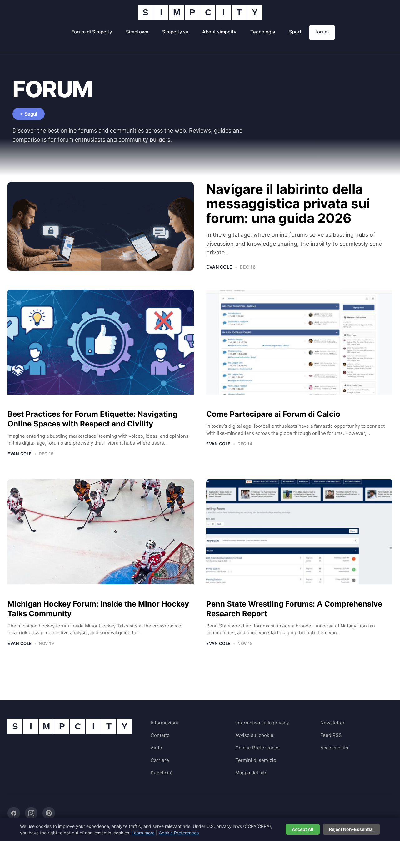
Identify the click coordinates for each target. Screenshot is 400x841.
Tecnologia (262, 32)
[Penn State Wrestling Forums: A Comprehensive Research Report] (299, 536)
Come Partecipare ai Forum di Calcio (273, 414)
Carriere (160, 760)
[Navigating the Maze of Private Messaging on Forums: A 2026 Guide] (101, 226)
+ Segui (28, 114)
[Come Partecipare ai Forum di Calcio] (299, 347)
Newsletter (332, 723)
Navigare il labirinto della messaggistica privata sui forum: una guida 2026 (288, 203)
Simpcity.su (175, 32)
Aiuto (156, 748)
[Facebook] (14, 813)
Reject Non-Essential (351, 829)
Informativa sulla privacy (262, 723)
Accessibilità (334, 748)
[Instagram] (31, 813)
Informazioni (164, 723)
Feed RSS (331, 735)
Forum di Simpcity (92, 32)
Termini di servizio (255, 760)
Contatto (160, 735)
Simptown (137, 32)
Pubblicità (161, 773)
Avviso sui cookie (254, 735)
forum (322, 32)
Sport (295, 32)
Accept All (302, 829)
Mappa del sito (251, 773)
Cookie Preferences (257, 748)
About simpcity (219, 32)
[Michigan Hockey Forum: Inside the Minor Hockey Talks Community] (101, 536)
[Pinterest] (48, 813)
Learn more (143, 832)
